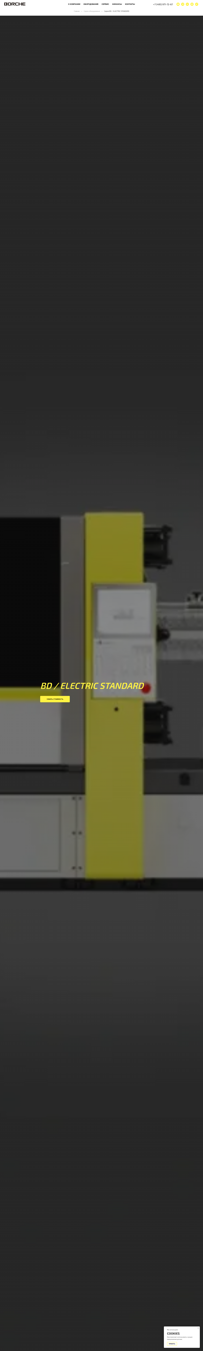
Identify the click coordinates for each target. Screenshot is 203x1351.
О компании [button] (74, 4)
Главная (77, 11)
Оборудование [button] (90, 4)
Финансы (117, 4)
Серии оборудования (92, 11)
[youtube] (178, 4)
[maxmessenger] (192, 4)
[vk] (187, 4)
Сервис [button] (105, 4)
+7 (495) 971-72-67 (163, 4)
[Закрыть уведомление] (198, 1328)
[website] (196, 4)
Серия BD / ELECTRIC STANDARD (116, 11)
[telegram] (182, 4)
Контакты (130, 4)
